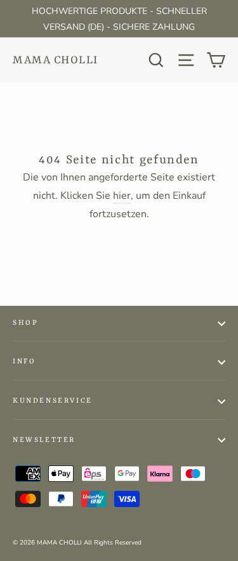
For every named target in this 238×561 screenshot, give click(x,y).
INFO (24, 362)
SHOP (25, 323)
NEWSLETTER (44, 440)
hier (122, 196)
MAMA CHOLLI (55, 60)
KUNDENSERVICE (53, 401)
